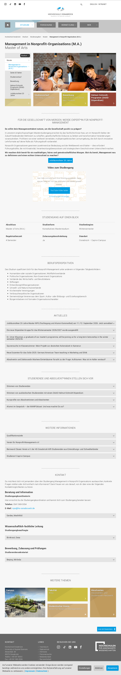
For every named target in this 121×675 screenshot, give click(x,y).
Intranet (102, 4)
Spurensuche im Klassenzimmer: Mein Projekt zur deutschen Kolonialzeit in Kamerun (44, 346)
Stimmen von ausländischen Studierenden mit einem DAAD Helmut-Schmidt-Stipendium (45, 393)
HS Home (43, 652)
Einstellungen (84, 668)
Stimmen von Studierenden (18, 386)
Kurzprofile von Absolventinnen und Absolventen (28, 399)
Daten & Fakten (16, 73)
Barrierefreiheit (45, 659)
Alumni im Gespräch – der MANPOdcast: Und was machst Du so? (35, 406)
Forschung (46, 25)
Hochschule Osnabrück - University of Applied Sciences (61, 12)
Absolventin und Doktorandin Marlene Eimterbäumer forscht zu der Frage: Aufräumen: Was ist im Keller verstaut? (56, 359)
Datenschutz (41, 671)
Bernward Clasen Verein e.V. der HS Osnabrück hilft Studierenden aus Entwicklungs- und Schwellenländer (52, 449)
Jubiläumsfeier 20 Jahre (17, 94)
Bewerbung (14, 81)
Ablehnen (99, 668)
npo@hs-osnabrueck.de (23, 508)
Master (45, 37)
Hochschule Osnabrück (12, 37)
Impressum (30, 671)
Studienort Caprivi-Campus (18, 456)
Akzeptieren (112, 668)
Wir (89, 25)
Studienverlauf (15, 77)
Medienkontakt (45, 657)
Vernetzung (67, 25)
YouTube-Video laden (59, 190)
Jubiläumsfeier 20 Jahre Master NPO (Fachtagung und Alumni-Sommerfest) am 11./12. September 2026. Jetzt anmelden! (60, 323)
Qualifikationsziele (15, 435)
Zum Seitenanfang (105, 629)
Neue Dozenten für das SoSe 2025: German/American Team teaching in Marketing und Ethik (47, 352)
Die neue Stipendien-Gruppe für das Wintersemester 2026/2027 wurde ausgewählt (42, 330)
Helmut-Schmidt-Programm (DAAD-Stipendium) (17, 87)
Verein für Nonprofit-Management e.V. (23, 442)
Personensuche (46, 654)
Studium (24, 25)
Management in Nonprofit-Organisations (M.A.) (65, 37)
